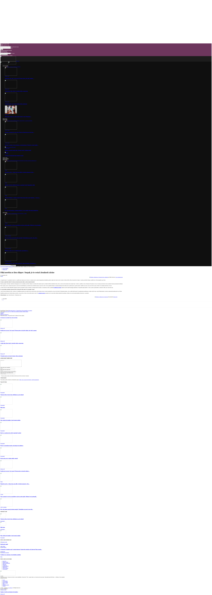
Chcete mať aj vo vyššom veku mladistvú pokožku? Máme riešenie (16, 311)
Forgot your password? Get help (6, 50)
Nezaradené (2, 392)
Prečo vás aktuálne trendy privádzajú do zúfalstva (11, 445)
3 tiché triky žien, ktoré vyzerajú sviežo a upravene (16, 91)
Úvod (1, 266)
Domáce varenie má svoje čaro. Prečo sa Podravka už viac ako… (19, 132)
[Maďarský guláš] (3, 542)
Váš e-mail (12, 53)
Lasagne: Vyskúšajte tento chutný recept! (14, 155)
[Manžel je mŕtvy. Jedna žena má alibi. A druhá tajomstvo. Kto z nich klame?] (11, 169)
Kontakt (4, 585)
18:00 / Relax (5, 159)
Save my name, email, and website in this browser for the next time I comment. (15, 375)
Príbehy (19, 66)
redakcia (1, 313)
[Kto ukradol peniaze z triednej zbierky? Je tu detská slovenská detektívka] (11, 207)
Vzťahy (20, 213)
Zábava (27, 160)
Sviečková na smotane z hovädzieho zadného (10, 554)
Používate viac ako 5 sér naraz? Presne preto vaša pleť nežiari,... (15, 471)
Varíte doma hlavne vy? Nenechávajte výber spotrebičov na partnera (20, 310)
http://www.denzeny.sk (4, 314)
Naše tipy (16, 66)
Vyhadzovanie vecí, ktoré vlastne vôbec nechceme (16, 103)
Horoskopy (15, 213)
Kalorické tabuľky (6, 584)
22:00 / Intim (5, 212)
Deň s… (8, 66)
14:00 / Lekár (5, 157)
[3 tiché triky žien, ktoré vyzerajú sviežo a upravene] (6, 340)
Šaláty (31, 120)
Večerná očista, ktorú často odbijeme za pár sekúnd (12, 394)
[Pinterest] (10, 305)
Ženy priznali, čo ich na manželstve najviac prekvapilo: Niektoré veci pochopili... (18, 496)
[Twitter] (6, 305)
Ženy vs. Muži (24, 213)
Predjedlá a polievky (19, 120)
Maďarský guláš (4, 544)
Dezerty (12, 120)
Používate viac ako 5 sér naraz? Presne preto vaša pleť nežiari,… (19, 78)
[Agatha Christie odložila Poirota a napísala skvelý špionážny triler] (11, 181)
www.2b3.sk (10, 587)
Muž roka (2, 407)
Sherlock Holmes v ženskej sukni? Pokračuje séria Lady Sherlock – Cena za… (22, 197)
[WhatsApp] (14, 305)
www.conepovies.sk (119, 277)
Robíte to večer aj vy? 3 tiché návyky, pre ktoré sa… (16, 250)
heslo (11, 48)
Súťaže (22, 160)
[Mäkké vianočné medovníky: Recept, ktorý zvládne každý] (10, 147)
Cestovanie (9, 160)
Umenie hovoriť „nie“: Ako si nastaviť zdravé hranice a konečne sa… (20, 263)
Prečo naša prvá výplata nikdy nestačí (9, 458)
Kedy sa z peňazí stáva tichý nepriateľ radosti (10, 433)
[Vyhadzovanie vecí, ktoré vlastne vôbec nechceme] (11, 100)
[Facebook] (2, 305)
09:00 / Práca (5, 118)
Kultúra (16, 160)
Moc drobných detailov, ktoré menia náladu (10, 420)
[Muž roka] (6, 404)
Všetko (6, 66)
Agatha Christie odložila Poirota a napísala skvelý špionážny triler (20, 185)
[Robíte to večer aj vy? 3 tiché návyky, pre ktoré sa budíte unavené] (11, 247)
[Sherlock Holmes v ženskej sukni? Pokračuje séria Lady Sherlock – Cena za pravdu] (11, 194)
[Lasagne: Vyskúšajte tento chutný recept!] (6, 152)
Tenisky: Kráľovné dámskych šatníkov (9, 592)
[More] (18, 305)
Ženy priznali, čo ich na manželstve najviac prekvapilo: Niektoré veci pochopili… (23, 225)
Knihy (14, 160)
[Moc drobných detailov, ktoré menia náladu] (6, 417)
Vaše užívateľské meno (15, 46)
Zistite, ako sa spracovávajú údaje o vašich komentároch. (29, 379)
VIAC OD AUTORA (13, 317)
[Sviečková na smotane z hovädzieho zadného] (4, 552)
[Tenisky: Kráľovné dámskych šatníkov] (3, 589)
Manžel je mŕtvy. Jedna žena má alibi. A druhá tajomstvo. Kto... (15, 483)
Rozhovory (35, 160)
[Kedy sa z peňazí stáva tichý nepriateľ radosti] (6, 429)
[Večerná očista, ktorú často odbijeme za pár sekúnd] (6, 391)
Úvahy (24, 160)
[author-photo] (2, 312)
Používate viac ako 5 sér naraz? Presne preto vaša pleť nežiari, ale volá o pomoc (18, 330)
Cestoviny (9, 120)
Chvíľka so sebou (10, 213)
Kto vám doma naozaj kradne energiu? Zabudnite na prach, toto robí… (21, 237)
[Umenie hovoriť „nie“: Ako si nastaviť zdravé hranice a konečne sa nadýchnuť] (11, 260)
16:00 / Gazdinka (6, 158)
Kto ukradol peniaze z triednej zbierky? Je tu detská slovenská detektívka (21, 210)
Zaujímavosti (30, 160)
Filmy (12, 160)
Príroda (19, 160)
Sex (18, 213)
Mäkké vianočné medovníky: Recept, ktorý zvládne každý (18, 150)
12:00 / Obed (5, 119)
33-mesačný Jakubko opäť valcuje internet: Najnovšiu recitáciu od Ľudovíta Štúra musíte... (21, 549)
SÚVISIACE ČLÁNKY (4, 317)
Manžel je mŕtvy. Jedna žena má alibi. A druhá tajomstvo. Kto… (19, 172)
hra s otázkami (105, 277)
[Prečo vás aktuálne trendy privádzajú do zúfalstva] (6, 442)
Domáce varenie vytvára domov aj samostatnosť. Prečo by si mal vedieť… (21, 145)
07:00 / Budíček (5, 65)
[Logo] (4, 63)
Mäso (15, 120)
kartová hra (115, 296)
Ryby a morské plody (26, 120)
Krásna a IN (12, 66)
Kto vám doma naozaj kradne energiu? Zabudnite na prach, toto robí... (16, 509)
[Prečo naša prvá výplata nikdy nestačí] (6, 455)
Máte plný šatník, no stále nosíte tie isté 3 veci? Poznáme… (18, 116)
